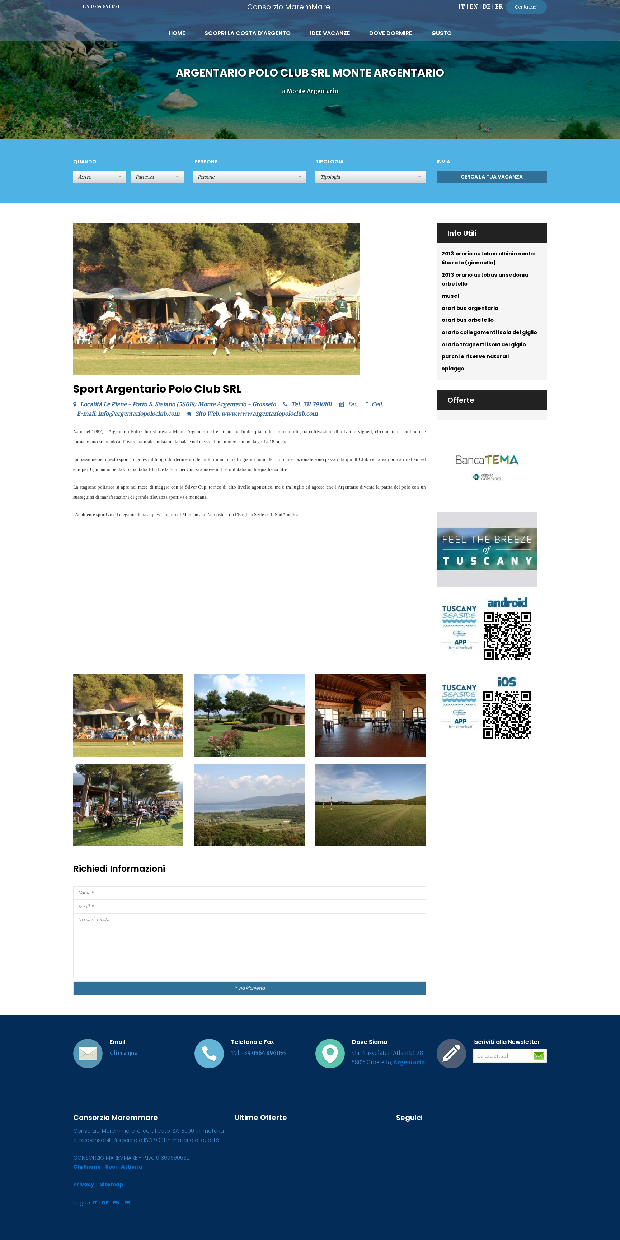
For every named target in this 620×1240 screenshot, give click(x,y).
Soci (111, 1166)
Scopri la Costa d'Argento (248, 33)
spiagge (453, 368)
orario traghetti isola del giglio (484, 344)
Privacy (83, 1184)
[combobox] (250, 177)
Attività (131, 1166)
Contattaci (526, 7)
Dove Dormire (390, 33)
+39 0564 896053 (100, 6)
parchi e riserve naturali (475, 356)
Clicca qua (124, 1053)
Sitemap (111, 1184)
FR (499, 7)
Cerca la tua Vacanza (492, 176)
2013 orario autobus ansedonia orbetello (485, 279)
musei (450, 296)
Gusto (441, 33)
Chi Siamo (87, 1166)
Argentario (409, 1062)
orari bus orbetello (468, 320)
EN (474, 7)
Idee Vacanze (330, 33)
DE (486, 7)
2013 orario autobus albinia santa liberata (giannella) (488, 258)
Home (177, 33)
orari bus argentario (470, 308)
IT (461, 7)
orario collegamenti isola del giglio (489, 332)
